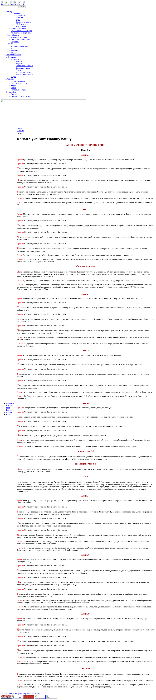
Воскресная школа (23, 22)
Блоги (13, 88)
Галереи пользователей (20, 96)
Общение (10, 79)
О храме (9, 44)
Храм (18, 20)
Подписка (15, 42)
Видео (13, 77)
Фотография (11, 92)
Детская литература (24, 72)
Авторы (19, 61)
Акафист (14, 50)
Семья (18, 70)
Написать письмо (18, 81)
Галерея (14, 94)
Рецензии (20, 63)
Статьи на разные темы (20, 39)
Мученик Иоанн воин (20, 46)
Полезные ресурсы (18, 90)
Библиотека (11, 57)
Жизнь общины (12, 35)
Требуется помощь (18, 28)
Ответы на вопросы (19, 83)
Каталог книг (16, 59)
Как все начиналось (19, 37)
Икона (13, 53)
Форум (13, 85)
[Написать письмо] (25, 4)
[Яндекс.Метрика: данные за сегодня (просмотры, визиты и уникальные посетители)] (17, 697)
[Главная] (3, 4)
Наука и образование (24, 74)
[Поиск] (7, 4)
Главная (9, 11)
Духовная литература (24, 68)
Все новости (16, 13)
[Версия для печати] (16, 4)
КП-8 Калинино (22, 26)
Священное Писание (24, 66)
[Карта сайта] (12, 4)
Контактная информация (21, 33)
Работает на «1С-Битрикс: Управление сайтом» (20, 693)
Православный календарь (21, 31)
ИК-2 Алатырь (22, 24)
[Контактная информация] (20, 4)
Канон (13, 48)
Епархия (19, 17)
